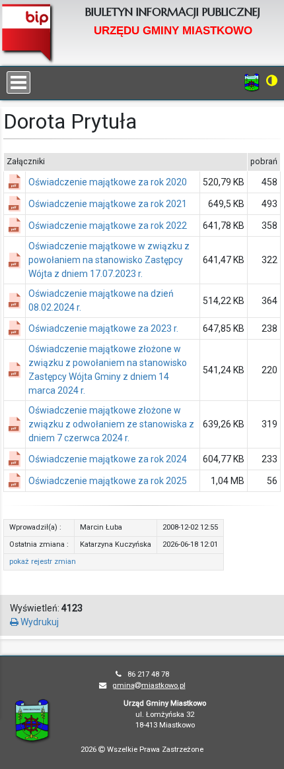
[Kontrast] (271, 80)
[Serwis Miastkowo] (252, 82)
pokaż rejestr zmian (42, 561)
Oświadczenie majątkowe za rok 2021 (107, 204)
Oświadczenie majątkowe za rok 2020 (107, 182)
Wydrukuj (38, 622)
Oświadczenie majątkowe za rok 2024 (107, 459)
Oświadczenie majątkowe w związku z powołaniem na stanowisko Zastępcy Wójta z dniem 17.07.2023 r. (109, 260)
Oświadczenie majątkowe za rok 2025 (107, 481)
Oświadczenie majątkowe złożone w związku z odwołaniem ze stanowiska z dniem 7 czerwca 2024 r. (111, 424)
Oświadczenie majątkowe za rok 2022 (107, 225)
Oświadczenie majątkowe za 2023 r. (103, 328)
